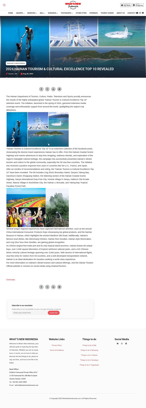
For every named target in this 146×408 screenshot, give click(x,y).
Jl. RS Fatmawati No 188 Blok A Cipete (23, 375)
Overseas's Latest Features (16, 63)
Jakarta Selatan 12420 (17, 379)
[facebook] (137, 13)
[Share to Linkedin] (53, 89)
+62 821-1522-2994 (19, 382)
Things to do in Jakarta (89, 355)
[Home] (73, 5)
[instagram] (140, 13)
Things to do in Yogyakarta (89, 365)
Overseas (10, 280)
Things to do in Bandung (89, 350)
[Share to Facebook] (41, 89)
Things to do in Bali (89, 345)
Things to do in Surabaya (89, 360)
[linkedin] (143, 13)
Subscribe (54, 313)
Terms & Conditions (57, 350)
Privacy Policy (57, 345)
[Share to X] (47, 89)
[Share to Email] (59, 89)
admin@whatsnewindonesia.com (26, 385)
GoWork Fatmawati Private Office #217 (23, 372)
